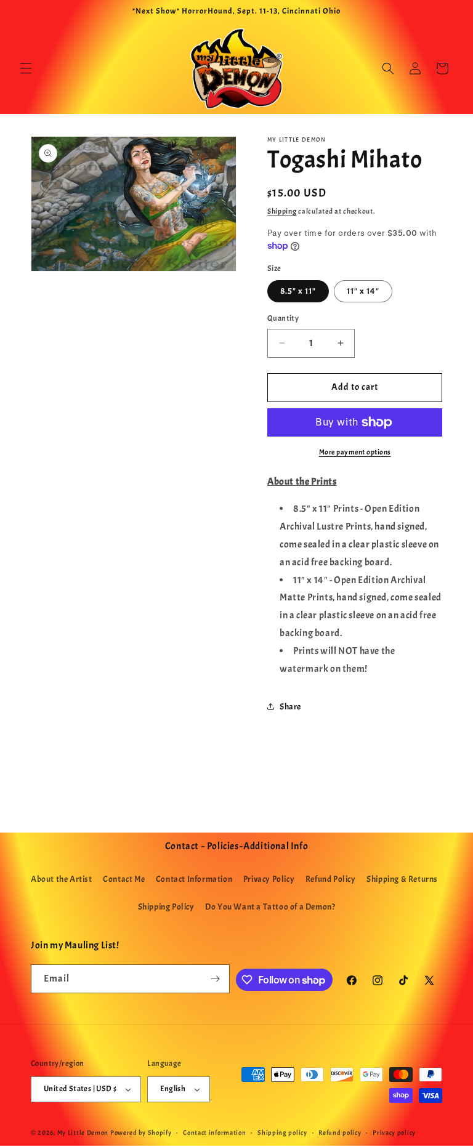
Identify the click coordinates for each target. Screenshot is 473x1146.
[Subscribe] (215, 978)
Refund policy (339, 1132)
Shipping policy (282, 1132)
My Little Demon (83, 1132)
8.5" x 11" (298, 291)
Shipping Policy (166, 907)
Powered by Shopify (141, 1132)
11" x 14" (363, 291)
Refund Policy (330, 879)
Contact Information (194, 879)
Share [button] (290, 706)
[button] (25, 68)
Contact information (214, 1132)
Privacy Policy (268, 879)
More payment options (355, 452)
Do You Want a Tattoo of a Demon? (270, 907)
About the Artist (61, 879)
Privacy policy (394, 1132)
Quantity (283, 318)
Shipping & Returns (402, 879)
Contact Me (124, 879)
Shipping (282, 211)
